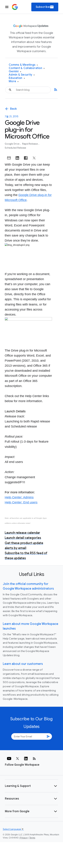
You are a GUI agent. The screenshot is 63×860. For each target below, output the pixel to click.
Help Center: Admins (19, 497)
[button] (31, 786)
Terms (32, 838)
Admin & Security (22, 74)
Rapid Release (30, 143)
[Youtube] (9, 758)
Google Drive (12, 143)
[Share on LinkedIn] (17, 158)
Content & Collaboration (27, 68)
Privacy (23, 838)
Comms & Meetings (23, 65)
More (14, 81)
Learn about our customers (23, 664)
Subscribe (45, 7)
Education (17, 78)
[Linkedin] (26, 758)
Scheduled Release (15, 147)
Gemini (15, 71)
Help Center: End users (21, 502)
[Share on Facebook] (26, 158)
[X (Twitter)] (17, 758)
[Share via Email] (9, 158)
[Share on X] (34, 158)
